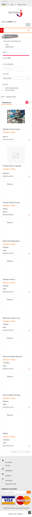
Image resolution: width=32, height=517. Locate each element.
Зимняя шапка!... (9, 279)
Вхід (12, 4)
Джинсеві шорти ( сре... (12, 318)
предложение (9, 46)
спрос (7, 44)
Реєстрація (8, 480)
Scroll (29, 512)
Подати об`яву (22, 4)
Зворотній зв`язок (10, 484)
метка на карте (9, 90)
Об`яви (7, 465)
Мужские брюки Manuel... (13, 356)
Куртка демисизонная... (12, 395)
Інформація (8, 470)
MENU (6, 30)
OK (29, 492)
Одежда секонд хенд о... (12, 129)
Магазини (8, 475)
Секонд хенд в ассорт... (12, 202)
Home (2, 97)
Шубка (5, 433)
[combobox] (16, 78)
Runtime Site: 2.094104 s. (16, 514)
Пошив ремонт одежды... (12, 166)
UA (6, 4)
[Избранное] (29, 140)
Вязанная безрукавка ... (12, 241)
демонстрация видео (11, 87)
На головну (8, 462)
